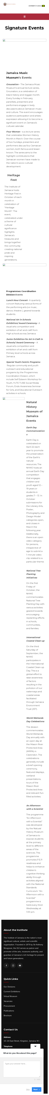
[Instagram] (13, 965)
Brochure (8, 1015)
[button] (24, 17)
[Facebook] (6, 965)
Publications (9, 1011)
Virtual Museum (10, 996)
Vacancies (8, 1001)
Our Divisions (9, 987)
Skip (28, 1089)
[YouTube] (19, 965)
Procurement (9, 1006)
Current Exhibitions (12, 991)
